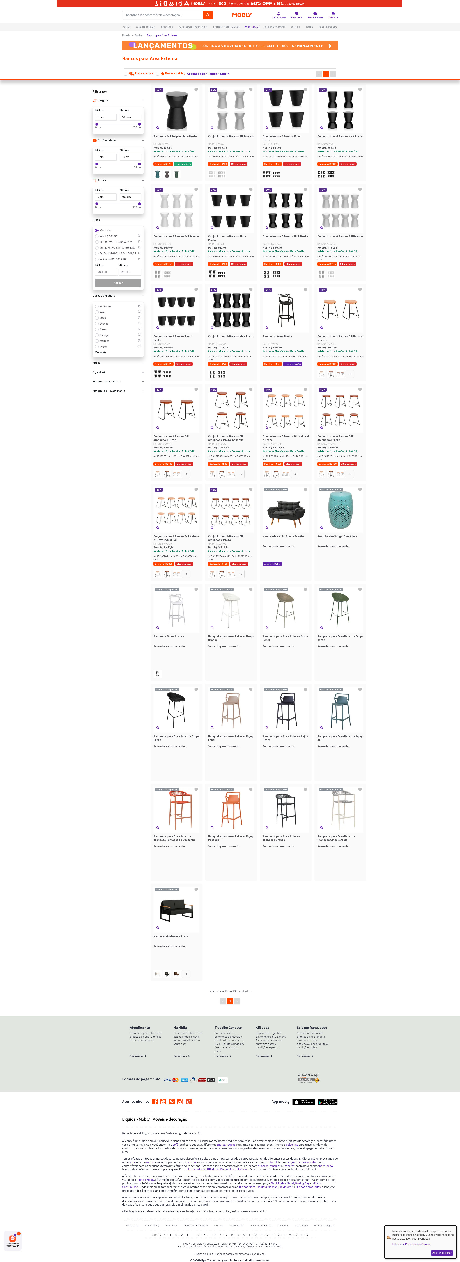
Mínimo (99, 110)
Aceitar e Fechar (442, 1252)
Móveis (126, 35)
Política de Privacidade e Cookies (411, 1244)
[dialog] (420, 1242)
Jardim (138, 35)
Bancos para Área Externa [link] (162, 35)
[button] (210, 74)
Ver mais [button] (100, 352)
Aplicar (118, 282)
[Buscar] (208, 15)
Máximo (124, 110)
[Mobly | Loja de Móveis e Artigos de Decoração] (242, 15)
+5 (350, 374)
